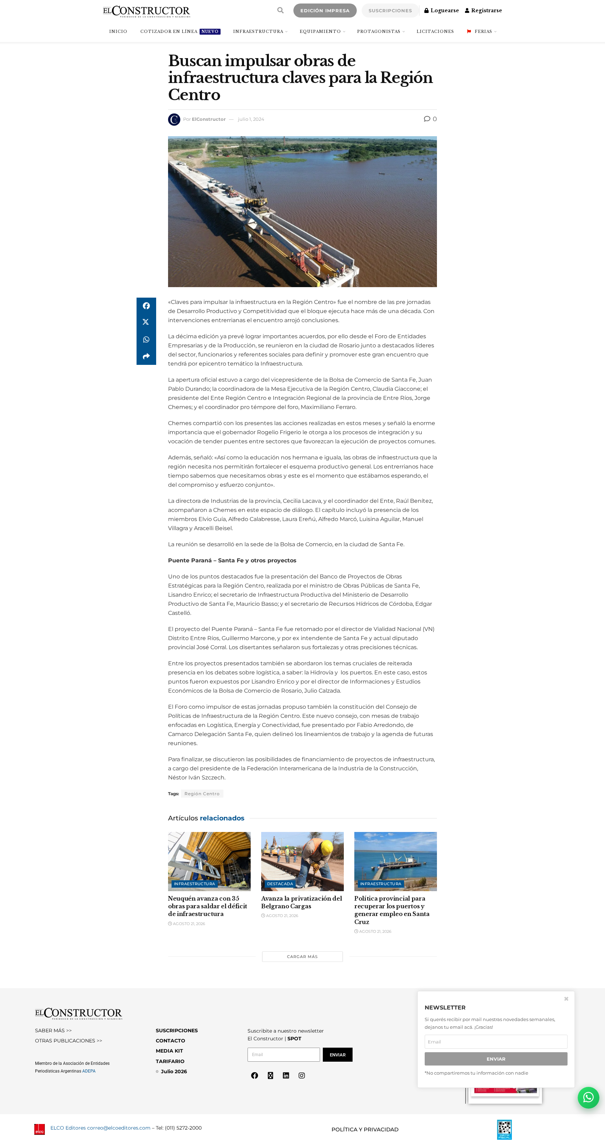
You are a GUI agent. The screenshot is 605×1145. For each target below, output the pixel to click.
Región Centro (202, 793)
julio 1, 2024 (251, 119)
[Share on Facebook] (146, 306)
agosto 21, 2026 (188, 923)
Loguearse (444, 10)
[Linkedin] (286, 1076)
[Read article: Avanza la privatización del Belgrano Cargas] (302, 861)
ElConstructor (209, 119)
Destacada (280, 883)
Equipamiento (320, 31)
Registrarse (486, 10)
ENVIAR (496, 1059)
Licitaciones (435, 31)
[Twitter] (270, 1076)
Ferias (483, 31)
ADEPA (89, 1071)
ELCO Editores (68, 1128)
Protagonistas (379, 31)
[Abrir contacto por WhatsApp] (588, 1098)
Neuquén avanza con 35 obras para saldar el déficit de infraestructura (207, 906)
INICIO (118, 31)
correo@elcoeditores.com (119, 1128)
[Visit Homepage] (146, 11)
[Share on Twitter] (146, 322)
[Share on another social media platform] (146, 356)
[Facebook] (255, 1076)
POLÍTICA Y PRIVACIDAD (365, 1129)
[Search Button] (280, 10)
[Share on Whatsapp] (146, 339)
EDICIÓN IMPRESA (325, 10)
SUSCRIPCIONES (390, 10)
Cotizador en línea (179, 31)
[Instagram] (302, 1076)
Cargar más (302, 956)
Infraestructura (258, 31)
